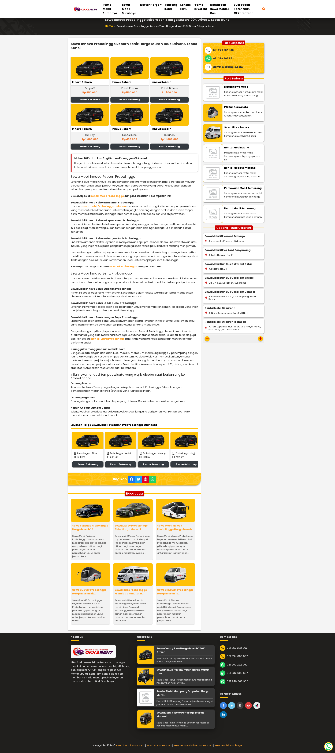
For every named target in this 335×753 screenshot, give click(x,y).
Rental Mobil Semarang (239, 168)
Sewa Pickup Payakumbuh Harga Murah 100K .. (183, 671)
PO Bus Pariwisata (236, 107)
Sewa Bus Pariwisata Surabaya (193, 745)
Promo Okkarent (200, 7)
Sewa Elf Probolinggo (123, 266)
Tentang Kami (170, 7)
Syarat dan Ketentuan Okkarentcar (243, 9)
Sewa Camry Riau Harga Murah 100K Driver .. (181, 650)
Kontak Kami (185, 7)
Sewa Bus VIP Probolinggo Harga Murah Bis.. (89, 591)
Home (109, 26)
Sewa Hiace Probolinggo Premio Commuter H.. (131, 591)
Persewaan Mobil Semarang (243, 188)
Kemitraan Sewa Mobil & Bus (220, 9)
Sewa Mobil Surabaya (129, 9)
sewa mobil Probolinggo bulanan (104, 206)
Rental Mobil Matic (236, 147)
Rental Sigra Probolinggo (108, 339)
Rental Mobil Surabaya (110, 9)
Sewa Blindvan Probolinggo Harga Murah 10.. (175, 591)
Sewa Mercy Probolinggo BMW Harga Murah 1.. (131, 527)
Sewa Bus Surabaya (159, 745)
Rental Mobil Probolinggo (107, 196)
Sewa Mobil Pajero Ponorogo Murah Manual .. (180, 714)
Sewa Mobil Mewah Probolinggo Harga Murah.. (175, 527)
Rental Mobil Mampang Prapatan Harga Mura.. (183, 693)
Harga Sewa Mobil (236, 87)
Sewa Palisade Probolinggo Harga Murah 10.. (90, 527)
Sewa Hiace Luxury (236, 127)
